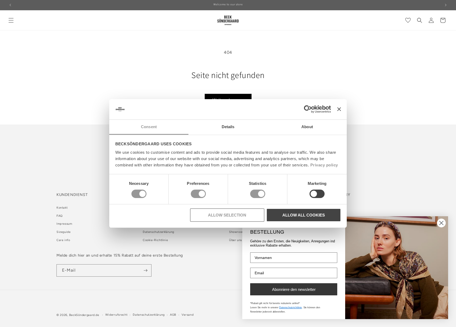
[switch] (198, 194)
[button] (11, 20)
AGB (173, 314)
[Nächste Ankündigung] (446, 5)
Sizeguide (63, 232)
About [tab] (307, 126)
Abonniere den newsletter (294, 289)
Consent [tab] (149, 126)
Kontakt (62, 207)
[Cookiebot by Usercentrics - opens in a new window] (308, 109)
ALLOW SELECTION (227, 215)
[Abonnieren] (145, 270)
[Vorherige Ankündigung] (10, 5)
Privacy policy (324, 165)
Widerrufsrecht (116, 314)
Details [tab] (228, 126)
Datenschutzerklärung (158, 232)
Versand (188, 314)
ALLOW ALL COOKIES (303, 215)
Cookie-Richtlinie (155, 240)
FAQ (59, 216)
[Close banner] (339, 109)
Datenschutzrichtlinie (290, 307)
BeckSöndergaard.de (84, 315)
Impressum (64, 223)
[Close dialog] (441, 223)
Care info (63, 240)
